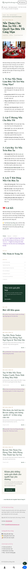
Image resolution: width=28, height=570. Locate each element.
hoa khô (18, 167)
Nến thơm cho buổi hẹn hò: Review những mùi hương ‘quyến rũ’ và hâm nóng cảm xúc (14, 414)
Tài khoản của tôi (4, 567)
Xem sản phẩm (8, 299)
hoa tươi (11, 167)
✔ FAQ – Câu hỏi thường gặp (8, 552)
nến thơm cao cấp (11, 224)
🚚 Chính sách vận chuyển (8, 537)
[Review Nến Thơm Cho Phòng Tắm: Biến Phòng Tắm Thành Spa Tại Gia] (14, 436)
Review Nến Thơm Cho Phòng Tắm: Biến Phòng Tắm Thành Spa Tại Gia (13, 452)
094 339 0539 (9, 521)
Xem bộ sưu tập (9, 490)
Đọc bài (23, 347)
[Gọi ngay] (25, 563)
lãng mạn (9, 236)
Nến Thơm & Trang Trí (13, 7)
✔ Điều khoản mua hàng (7, 550)
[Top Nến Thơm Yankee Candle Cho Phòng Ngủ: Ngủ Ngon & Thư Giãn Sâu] (14, 322)
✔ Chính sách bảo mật (7, 548)
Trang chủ (5, 7)
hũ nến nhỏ (20, 154)
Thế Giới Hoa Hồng (10, 222)
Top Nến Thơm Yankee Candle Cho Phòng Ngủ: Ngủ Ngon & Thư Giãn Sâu (14, 337)
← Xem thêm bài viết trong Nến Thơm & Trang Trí (14, 499)
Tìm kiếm (14, 567)
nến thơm (21, 66)
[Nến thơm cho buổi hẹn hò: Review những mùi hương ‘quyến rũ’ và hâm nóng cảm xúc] (14, 396)
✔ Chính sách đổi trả (7, 547)
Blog (7, 14)
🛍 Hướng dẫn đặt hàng (7, 534)
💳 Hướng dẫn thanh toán (8, 535)
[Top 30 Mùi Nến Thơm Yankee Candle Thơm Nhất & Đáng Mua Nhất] (14, 359)
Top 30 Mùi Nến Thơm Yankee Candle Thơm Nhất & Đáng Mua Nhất (13, 375)
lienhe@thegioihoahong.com (12, 524)
